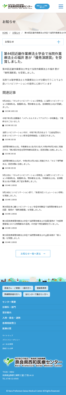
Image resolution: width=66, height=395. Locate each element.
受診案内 (6, 312)
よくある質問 (7, 344)
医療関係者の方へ (12, 294)
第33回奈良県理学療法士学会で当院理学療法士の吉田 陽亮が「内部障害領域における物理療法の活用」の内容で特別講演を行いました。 (32, 222)
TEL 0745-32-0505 (10, 378)
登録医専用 (41, 288)
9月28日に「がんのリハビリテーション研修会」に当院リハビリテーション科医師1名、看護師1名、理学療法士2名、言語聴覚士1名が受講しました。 (32, 103)
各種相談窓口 (9, 323)
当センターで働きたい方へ (36, 294)
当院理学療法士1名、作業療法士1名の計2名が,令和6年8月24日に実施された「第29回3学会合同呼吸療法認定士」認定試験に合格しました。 (32, 148)
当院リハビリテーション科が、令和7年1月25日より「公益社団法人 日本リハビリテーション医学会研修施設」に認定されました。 (32, 134)
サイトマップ (7, 335)
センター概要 (9, 301)
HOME (5, 32)
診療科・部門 (9, 307)
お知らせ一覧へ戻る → (33, 253)
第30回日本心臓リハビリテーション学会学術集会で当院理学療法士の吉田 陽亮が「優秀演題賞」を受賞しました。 (32, 208)
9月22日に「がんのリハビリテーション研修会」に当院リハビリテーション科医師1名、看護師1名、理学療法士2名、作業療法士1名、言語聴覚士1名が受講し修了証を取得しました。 (32, 178)
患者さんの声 (7, 348)
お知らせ (16, 32)
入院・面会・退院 (11, 317)
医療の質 (6, 328)
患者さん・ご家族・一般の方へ (17, 288)
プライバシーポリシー (11, 340)
